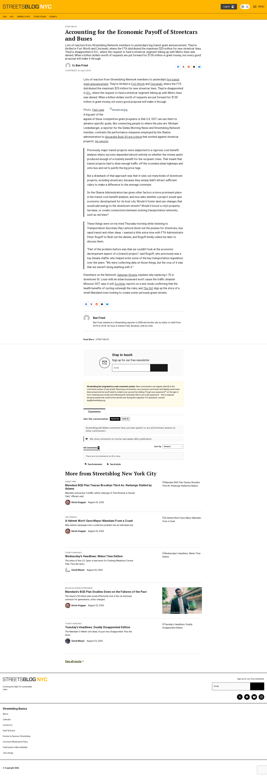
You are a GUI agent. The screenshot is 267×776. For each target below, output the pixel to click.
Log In (226, 6)
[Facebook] (247, 697)
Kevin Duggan (78, 502)
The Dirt (148, 288)
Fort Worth (138, 84)
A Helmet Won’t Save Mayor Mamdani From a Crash (99, 520)
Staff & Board (9, 731)
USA (5, 17)
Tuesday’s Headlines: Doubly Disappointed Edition (97, 627)
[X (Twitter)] (240, 697)
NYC (12, 17)
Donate (53, 17)
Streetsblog (71, 27)
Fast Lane (98, 109)
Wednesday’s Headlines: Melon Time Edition (94, 556)
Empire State (23, 17)
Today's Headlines (73, 552)
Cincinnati (156, 84)
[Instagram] (261, 697)
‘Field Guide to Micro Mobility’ (15, 747)
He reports (101, 141)
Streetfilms (40, 17)
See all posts (73, 661)
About (5, 714)
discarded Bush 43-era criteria (123, 136)
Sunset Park (70, 481)
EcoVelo (120, 283)
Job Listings (8, 753)
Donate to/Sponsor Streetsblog (16, 736)
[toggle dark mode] (245, 6)
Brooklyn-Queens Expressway (78, 588)
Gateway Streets (127, 275)
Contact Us (7, 725)
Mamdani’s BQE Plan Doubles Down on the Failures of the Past (106, 591)
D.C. (88, 92)
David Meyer (78, 570)
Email (116, 368)
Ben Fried (82, 65)
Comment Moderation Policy (15, 742)
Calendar (7, 719)
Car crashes (71, 517)
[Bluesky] (254, 697)
